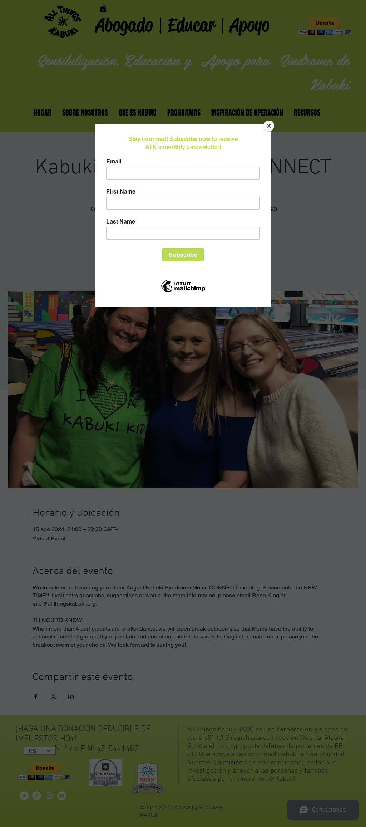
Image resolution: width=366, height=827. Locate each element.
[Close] (268, 126)
